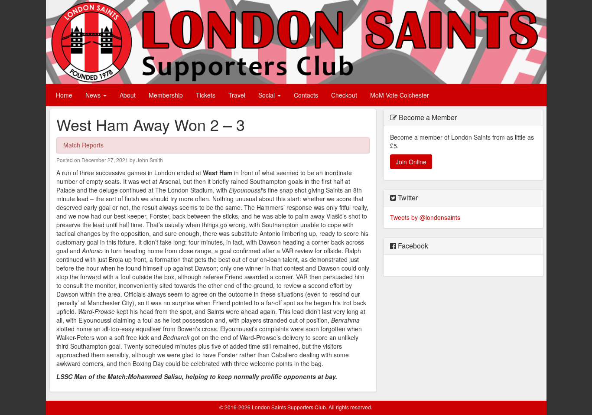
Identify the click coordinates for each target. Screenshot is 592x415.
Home (64, 95)
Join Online (411, 161)
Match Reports (83, 145)
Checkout (344, 95)
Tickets (205, 95)
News (93, 95)
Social (267, 95)
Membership (166, 95)
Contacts (306, 95)
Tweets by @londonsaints (425, 217)
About (128, 95)
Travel (236, 95)
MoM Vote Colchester (399, 95)
